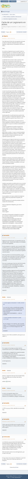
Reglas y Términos (13, 475)
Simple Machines (17, 477)
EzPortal (16, 467)
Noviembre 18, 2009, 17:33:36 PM (8, 345)
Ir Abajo (3, 32)
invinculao (7, 437)
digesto (6, 36)
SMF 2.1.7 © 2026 (10, 477)
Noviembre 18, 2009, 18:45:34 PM (8, 421)
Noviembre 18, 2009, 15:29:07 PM (8, 299)
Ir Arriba (3, 464)
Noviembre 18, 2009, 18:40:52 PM (8, 405)
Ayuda (7, 475)
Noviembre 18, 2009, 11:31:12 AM (8, 237)
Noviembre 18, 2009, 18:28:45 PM (8, 372)
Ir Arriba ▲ (20, 475)
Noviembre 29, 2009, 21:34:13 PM (8, 439)
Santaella (6, 235)
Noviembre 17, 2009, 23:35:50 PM (8, 38)
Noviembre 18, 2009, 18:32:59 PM (8, 390)
